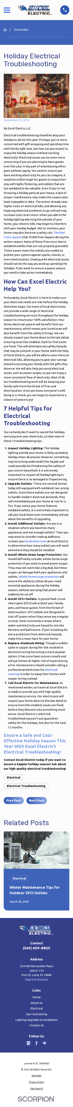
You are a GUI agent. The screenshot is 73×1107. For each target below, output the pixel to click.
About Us (37, 1003)
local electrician (36, 541)
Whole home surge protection (39, 576)
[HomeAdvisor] (44, 1043)
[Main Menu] (7, 10)
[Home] (35, 10)
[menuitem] (36, 1075)
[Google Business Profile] (28, 1043)
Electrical (13, 777)
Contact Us (36, 1025)
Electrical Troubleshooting (26, 786)
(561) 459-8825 (36, 948)
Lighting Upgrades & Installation (36, 1019)
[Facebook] (36, 1043)
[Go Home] (5, 29)
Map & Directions (36, 979)
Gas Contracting (36, 1014)
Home (36, 997)
